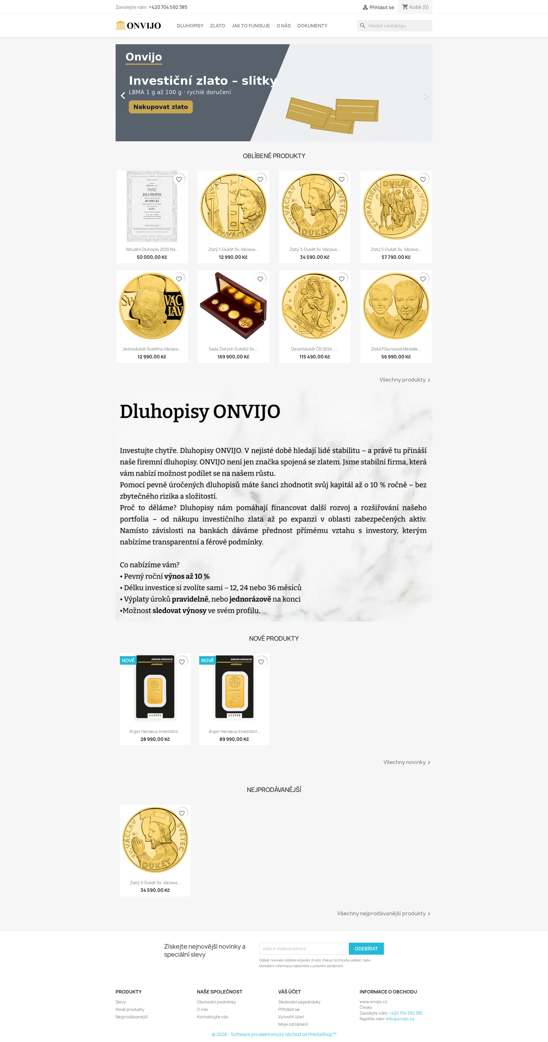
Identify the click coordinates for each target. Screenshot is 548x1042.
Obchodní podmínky (216, 1002)
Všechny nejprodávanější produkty (384, 913)
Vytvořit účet (291, 1016)
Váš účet (289, 992)
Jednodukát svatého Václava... (152, 349)
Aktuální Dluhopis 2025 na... (152, 249)
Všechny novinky (408, 762)
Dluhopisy (190, 26)
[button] (139, 92)
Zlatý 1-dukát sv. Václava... (233, 249)
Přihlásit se (289, 1009)
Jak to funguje (251, 26)
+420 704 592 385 (168, 7)
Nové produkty (130, 1009)
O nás (284, 26)
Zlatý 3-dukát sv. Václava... (314, 249)
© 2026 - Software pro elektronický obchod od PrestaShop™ (274, 1034)
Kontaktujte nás (212, 1016)
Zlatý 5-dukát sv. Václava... (396, 249)
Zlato (217, 26)
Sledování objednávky (299, 1002)
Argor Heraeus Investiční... (155, 731)
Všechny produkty (406, 380)
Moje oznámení (293, 1024)
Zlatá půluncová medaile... (396, 349)
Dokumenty (312, 26)
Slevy (121, 1002)
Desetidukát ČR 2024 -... (314, 349)
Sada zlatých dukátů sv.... (233, 349)
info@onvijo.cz (400, 1018)
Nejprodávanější (132, 1016)
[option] (274, 92)
